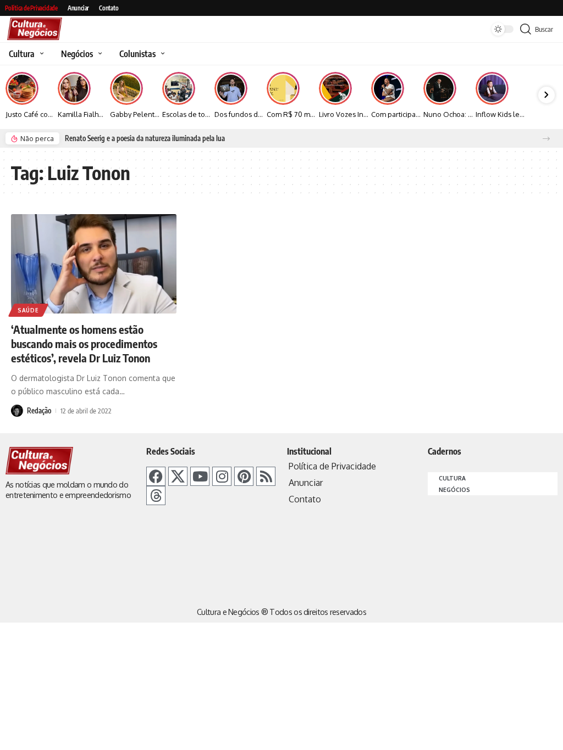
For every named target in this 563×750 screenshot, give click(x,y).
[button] (546, 138)
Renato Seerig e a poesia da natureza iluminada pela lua (145, 138)
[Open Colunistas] (161, 54)
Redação (39, 410)
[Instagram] (221, 476)
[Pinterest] (243, 476)
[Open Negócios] (99, 54)
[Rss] (265, 476)
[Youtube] (199, 476)
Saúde (28, 310)
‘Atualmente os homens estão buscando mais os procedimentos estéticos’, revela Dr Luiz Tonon (84, 343)
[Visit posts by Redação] (17, 411)
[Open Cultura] (40, 54)
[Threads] (155, 495)
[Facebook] (155, 476)
